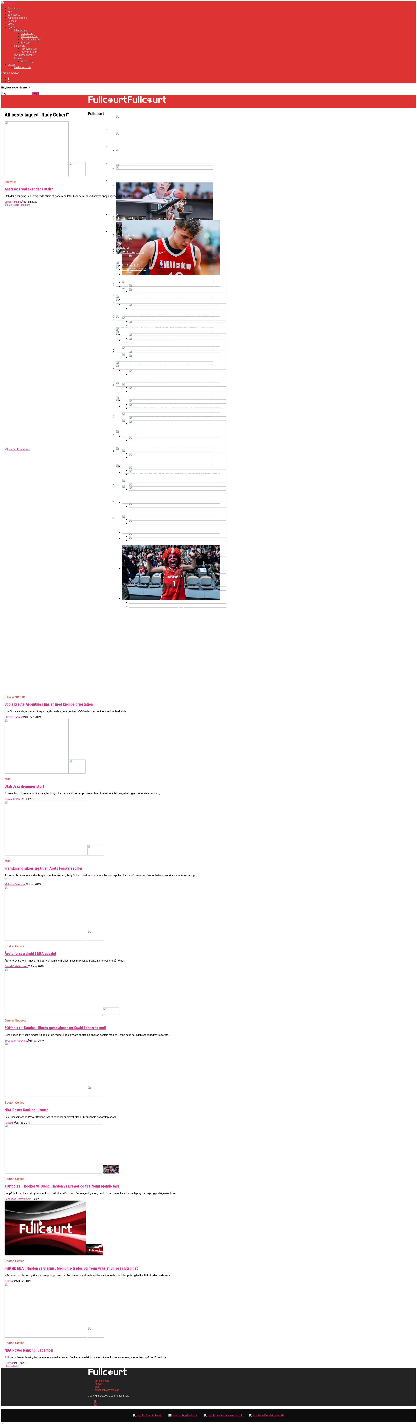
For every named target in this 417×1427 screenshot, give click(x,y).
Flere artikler (12, 1366)
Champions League (31, 39)
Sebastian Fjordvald (16, 1040)
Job (96, 1386)
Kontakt (98, 1383)
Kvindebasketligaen (18, 17)
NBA (10, 11)
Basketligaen (14, 8)
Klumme (18, 58)
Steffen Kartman (14, 717)
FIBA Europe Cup (29, 36)
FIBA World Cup (29, 48)
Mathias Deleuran (14, 884)
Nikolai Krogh (12, 799)
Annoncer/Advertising (106, 1389)
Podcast (12, 20)
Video (11, 24)
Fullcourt (9, 1122)
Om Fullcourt (101, 1380)
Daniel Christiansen (16, 966)
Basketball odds (22, 67)
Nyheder (12, 27)
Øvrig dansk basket (24, 55)
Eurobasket (27, 33)
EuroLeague (14, 14)
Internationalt (21, 30)
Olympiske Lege (29, 51)
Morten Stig (27, 61)
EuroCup (25, 42)
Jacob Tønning (13, 201)
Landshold (19, 45)
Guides (11, 64)
